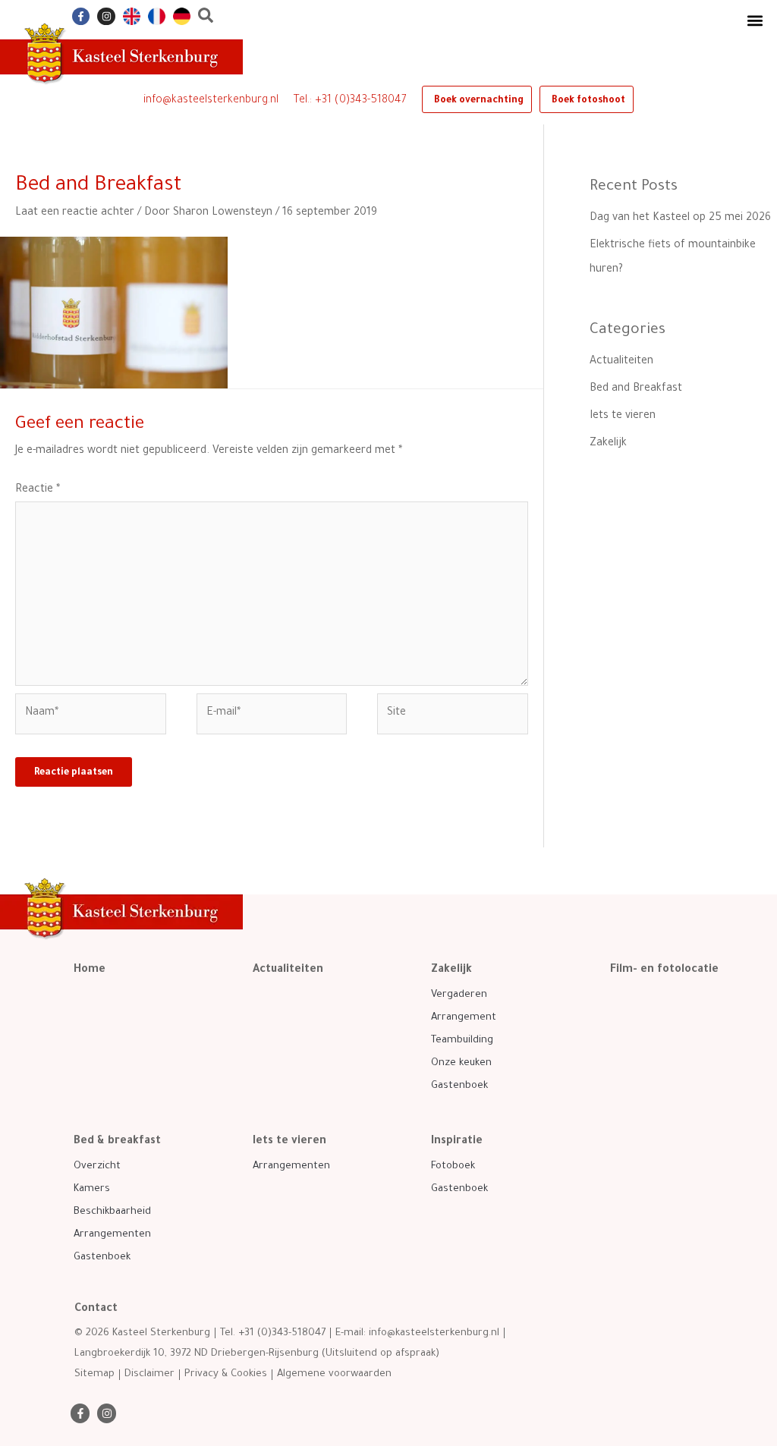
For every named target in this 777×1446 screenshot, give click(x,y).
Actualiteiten (621, 362)
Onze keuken (461, 1063)
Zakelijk (608, 444)
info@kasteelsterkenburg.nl (210, 101)
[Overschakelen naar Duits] (181, 16)
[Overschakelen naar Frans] (156, 16)
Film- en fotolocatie (664, 970)
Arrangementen (112, 1234)
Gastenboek (459, 1086)
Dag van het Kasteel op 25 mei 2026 (680, 218)
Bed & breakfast (117, 1142)
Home (89, 970)
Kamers (92, 1189)
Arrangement (463, 1017)
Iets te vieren (623, 416)
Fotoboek (453, 1166)
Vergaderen (459, 995)
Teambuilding (462, 1040)
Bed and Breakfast (636, 389)
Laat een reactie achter (74, 213)
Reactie (37, 490)
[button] (754, 20)
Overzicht (97, 1166)
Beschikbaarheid (112, 1212)
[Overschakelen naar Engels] (131, 16)
